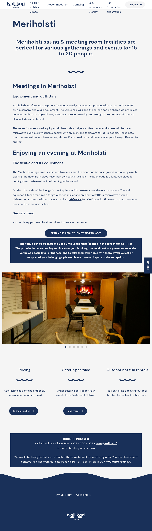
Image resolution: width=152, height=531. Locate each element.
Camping (78, 4)
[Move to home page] (16, 5)
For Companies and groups (114, 7)
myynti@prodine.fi (118, 461)
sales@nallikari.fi (106, 443)
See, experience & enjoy (95, 7)
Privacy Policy (64, 494)
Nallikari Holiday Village (34, 7)
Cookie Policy (83, 494)
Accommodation (58, 4)
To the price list (21, 410)
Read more (73, 410)
